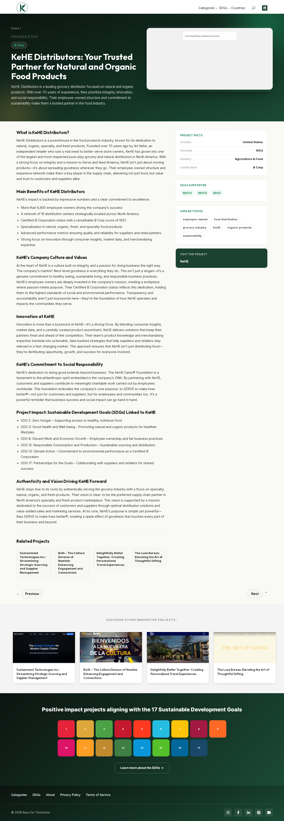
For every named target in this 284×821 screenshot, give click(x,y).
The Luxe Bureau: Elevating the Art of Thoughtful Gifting (148, 556)
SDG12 (187, 193)
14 (142, 747)
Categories (19, 795)
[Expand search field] (254, 8)
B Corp (19, 45)
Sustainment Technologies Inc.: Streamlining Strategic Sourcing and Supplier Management (33, 562)
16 (180, 747)
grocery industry (194, 227)
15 (161, 747)
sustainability (192, 235)
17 (199, 747)
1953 (259, 150)
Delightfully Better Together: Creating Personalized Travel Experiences (110, 558)
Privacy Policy (70, 795)
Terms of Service (98, 795)
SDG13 (202, 193)
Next (255, 594)
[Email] (269, 813)
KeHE (217, 227)
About (50, 795)
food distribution (225, 219)
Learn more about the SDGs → (142, 768)
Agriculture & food (24, 36)
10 (66, 747)
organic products (239, 227)
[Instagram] (228, 813)
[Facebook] (238, 813)
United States (253, 142)
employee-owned (195, 219)
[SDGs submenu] (228, 8)
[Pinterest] (259, 813)
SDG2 (217, 193)
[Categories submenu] (216, 8)
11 (85, 747)
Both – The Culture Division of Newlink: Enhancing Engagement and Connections (71, 562)
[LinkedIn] (248, 813)
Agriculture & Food (249, 159)
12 (104, 747)
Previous (32, 594)
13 (123, 747)
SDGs (36, 795)
